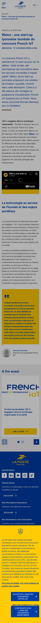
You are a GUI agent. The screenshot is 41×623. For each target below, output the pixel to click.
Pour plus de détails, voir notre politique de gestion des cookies (20, 584)
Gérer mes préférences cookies (25, 605)
